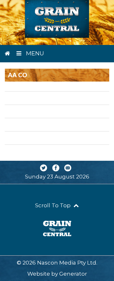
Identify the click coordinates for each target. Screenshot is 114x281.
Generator (73, 274)
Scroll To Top (53, 205)
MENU (34, 53)
